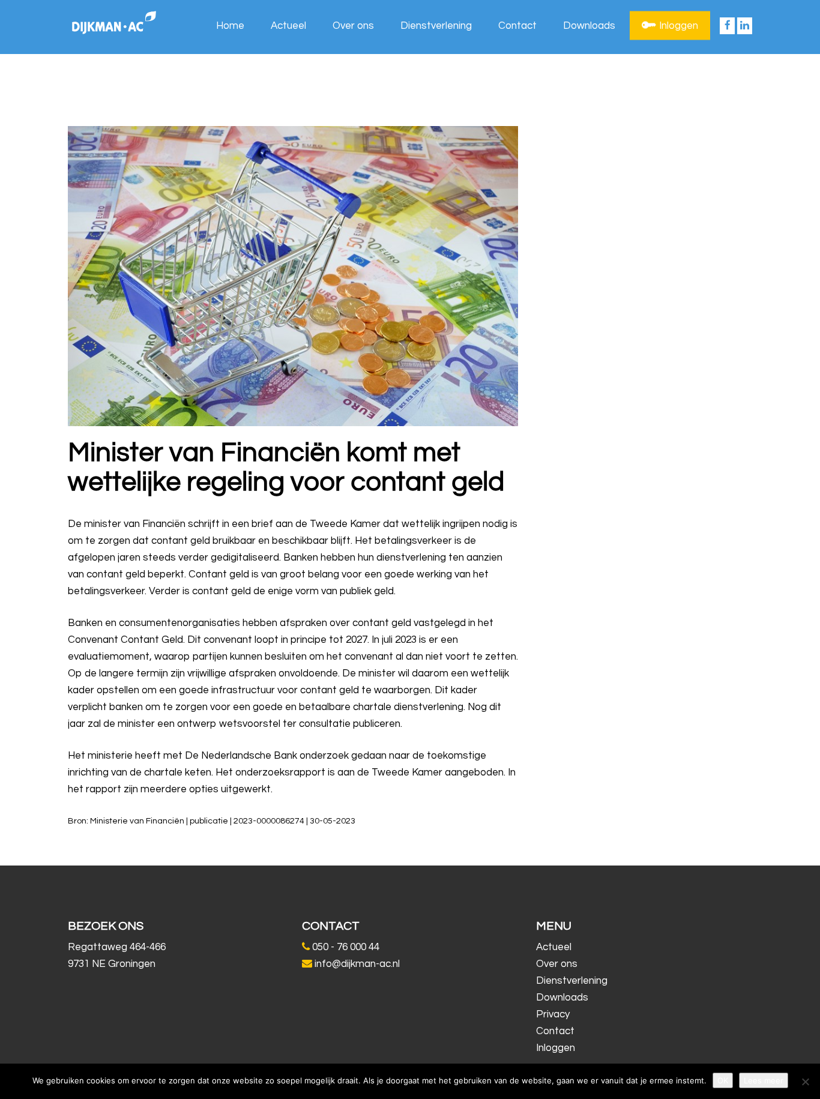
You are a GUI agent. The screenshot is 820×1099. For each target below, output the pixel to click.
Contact (517, 25)
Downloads (589, 25)
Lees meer (763, 1080)
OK (722, 1080)
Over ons (353, 25)
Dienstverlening (436, 25)
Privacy (553, 1014)
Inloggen (678, 25)
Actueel (288, 25)
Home (230, 25)
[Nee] (805, 1082)
